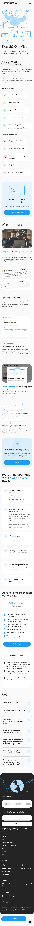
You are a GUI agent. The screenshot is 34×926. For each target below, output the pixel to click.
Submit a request (17, 644)
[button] (30, 3)
